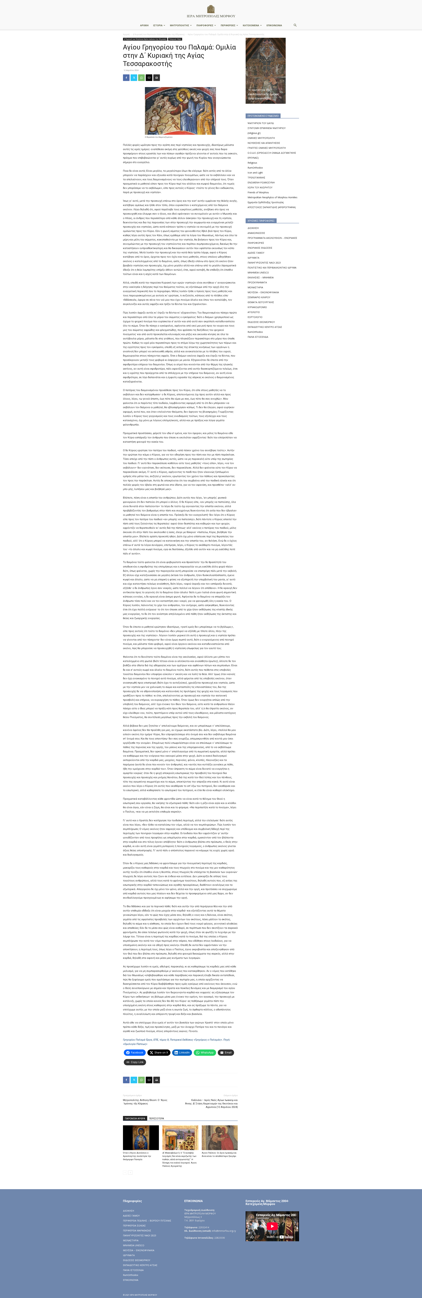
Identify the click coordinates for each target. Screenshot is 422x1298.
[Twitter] (134, 77)
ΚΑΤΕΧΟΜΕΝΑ (251, 25)
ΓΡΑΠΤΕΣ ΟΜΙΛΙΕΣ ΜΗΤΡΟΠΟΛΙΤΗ (267, 147)
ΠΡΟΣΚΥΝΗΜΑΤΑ (257, 282)
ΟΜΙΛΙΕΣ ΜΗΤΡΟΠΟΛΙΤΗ (261, 138)
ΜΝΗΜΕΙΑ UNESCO (258, 272)
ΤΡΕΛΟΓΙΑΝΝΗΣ (256, 177)
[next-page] (130, 1173)
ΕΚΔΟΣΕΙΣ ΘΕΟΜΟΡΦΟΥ (261, 322)
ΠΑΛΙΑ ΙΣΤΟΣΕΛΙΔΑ (258, 336)
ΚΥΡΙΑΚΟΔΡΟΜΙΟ (257, 307)
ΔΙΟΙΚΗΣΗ (253, 228)
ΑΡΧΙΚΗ (144, 25)
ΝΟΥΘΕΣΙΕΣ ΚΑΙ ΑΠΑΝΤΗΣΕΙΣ (264, 142)
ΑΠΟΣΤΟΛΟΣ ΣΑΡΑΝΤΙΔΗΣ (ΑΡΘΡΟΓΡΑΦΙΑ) (272, 207)
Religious (252, 162)
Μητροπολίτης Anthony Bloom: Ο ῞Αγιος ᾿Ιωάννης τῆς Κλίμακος (145, 1102)
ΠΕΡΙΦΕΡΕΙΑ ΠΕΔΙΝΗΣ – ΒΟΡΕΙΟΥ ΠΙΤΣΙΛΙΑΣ (147, 1220)
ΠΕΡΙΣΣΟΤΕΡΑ (156, 1118)
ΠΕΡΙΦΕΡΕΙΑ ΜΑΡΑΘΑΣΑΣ (137, 1230)
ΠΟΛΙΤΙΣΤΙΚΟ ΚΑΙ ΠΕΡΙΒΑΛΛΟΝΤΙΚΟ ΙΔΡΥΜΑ (272, 267)
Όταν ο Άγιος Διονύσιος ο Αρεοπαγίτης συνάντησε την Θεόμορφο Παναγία (137, 1156)
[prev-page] (125, 1173)
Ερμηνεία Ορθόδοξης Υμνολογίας (266, 202)
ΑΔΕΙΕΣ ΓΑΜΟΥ (256, 252)
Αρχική (126, 34)
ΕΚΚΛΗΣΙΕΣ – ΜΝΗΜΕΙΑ (261, 277)
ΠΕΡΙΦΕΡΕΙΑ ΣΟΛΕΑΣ (134, 1225)
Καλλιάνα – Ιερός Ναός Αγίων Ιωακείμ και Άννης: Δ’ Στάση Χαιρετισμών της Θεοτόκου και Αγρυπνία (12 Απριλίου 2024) (211, 1104)
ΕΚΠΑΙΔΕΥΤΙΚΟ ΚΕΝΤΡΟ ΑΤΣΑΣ (265, 326)
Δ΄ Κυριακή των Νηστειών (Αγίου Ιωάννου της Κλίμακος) (158, 34)
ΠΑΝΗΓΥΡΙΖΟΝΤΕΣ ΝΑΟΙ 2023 (264, 262)
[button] (295, 25)
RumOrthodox (255, 167)
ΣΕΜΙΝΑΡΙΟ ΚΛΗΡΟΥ (259, 297)
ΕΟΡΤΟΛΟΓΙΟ (255, 317)
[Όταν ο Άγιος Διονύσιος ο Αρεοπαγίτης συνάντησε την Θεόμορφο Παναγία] (141, 1137)
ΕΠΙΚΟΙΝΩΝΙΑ (274, 25)
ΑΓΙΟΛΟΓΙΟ (254, 312)
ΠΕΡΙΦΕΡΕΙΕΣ (228, 25)
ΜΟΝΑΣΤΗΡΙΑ (255, 287)
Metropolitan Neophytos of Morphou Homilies (272, 197)
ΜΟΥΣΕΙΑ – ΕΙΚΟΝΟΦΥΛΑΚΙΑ (263, 292)
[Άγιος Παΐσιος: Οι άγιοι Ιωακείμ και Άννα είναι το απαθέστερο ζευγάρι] (220, 1137)
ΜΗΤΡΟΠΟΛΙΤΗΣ (179, 25)
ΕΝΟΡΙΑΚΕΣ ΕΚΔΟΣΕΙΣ (260, 247)
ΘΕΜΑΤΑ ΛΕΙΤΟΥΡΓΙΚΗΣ (261, 302)
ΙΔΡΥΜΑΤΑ (253, 257)
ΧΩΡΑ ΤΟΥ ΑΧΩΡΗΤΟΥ (260, 187)
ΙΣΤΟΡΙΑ (158, 25)
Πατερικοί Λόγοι (175, 39)
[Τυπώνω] (156, 77)
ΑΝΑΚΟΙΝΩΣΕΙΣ (256, 233)
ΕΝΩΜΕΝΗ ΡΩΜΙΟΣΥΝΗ (261, 182)
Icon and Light (255, 172)
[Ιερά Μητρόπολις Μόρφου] (211, 11)
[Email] (149, 77)
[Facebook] (126, 77)
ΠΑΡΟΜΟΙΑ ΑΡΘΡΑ (135, 1118)
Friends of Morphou (258, 192)
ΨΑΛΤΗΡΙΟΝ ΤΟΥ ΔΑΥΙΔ (261, 123)
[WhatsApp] (141, 77)
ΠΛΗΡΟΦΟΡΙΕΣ (204, 25)
